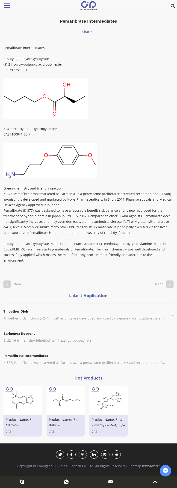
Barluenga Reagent (19, 333)
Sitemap (135, 466)
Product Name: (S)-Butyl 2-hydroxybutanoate (63, 425)
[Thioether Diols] (172, 315)
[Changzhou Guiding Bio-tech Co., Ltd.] (88, 5)
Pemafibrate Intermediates (25, 356)
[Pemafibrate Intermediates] (172, 359)
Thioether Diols (16, 311)
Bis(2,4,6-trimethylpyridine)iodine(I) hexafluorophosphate (47, 340)
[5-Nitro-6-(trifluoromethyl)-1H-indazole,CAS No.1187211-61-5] (22, 400)
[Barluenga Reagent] (172, 337)
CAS (8, 432)
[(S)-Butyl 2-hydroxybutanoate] (66, 400)
